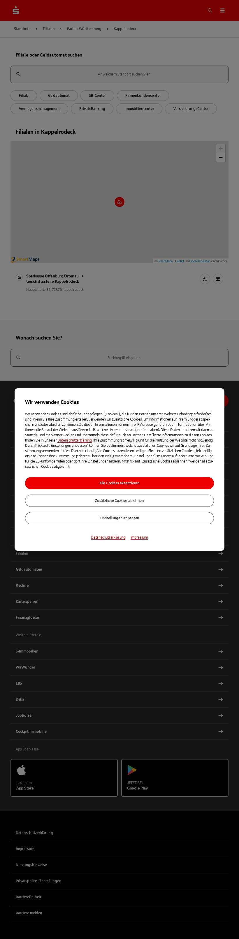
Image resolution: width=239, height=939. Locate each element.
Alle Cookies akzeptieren (119, 483)
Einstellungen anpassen (119, 518)
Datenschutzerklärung (74, 440)
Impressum (139, 537)
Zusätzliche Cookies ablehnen (119, 501)
